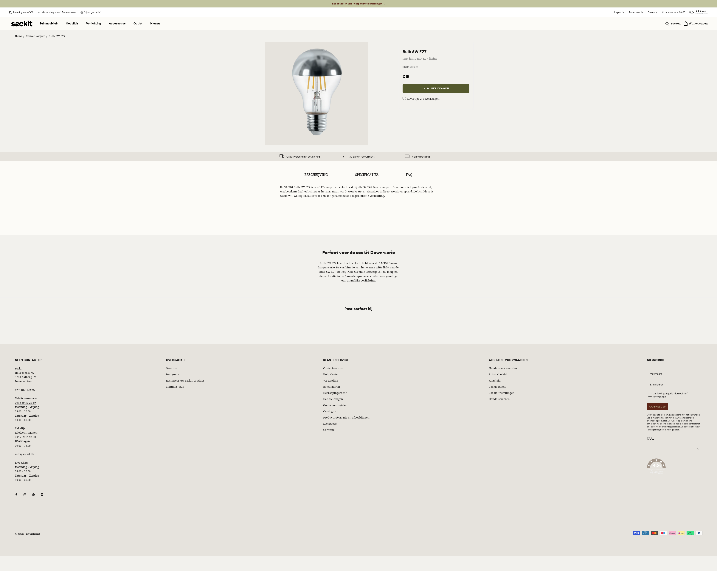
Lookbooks (330, 423)
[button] (696, 12)
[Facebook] (16, 494)
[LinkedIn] (42, 494)
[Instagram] (25, 494)
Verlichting (93, 23)
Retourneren (331, 386)
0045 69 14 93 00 (25, 437)
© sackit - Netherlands (27, 533)
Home (18, 36)
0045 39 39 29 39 (25, 402)
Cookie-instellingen (502, 393)
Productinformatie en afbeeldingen (346, 417)
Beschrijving (316, 174)
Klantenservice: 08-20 (673, 12)
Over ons (652, 12)
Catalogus (329, 411)
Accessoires (117, 23)
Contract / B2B (175, 386)
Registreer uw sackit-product (185, 380)
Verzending (330, 380)
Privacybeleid (498, 374)
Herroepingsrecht (335, 393)
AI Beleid (495, 380)
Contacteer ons (333, 368)
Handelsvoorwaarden (503, 368)
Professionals (636, 12)
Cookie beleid (497, 386)
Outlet (138, 23)
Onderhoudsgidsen (335, 405)
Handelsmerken (499, 399)
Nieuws (155, 23)
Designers (172, 374)
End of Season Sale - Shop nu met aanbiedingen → (358, 3)
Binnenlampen (35, 36)
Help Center (331, 374)
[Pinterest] (33, 494)
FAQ (409, 174)
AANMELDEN (657, 406)
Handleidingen (333, 399)
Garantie (329, 430)
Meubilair (72, 23)
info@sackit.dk (24, 454)
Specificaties (367, 174)
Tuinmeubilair (49, 23)
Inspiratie (619, 12)
